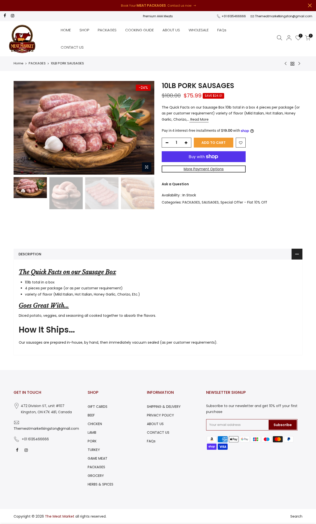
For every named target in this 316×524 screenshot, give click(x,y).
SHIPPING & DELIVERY (164, 406)
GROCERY (96, 475)
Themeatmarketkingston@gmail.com (283, 16)
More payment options (204, 169)
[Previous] (22, 127)
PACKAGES (107, 30)
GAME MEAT (97, 458)
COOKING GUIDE (139, 30)
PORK (92, 441)
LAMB (92, 432)
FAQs (221, 30)
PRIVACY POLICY (160, 415)
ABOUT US (171, 30)
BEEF (91, 415)
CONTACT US (72, 47)
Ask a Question (175, 184)
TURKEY (94, 449)
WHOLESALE (199, 30)
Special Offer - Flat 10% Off (243, 202)
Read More (199, 119)
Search (296, 516)
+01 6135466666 (233, 16)
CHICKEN (95, 423)
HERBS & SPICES (100, 484)
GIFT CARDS (97, 406)
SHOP (84, 30)
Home (18, 63)
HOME (66, 30)
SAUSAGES (210, 202)
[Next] (145, 127)
